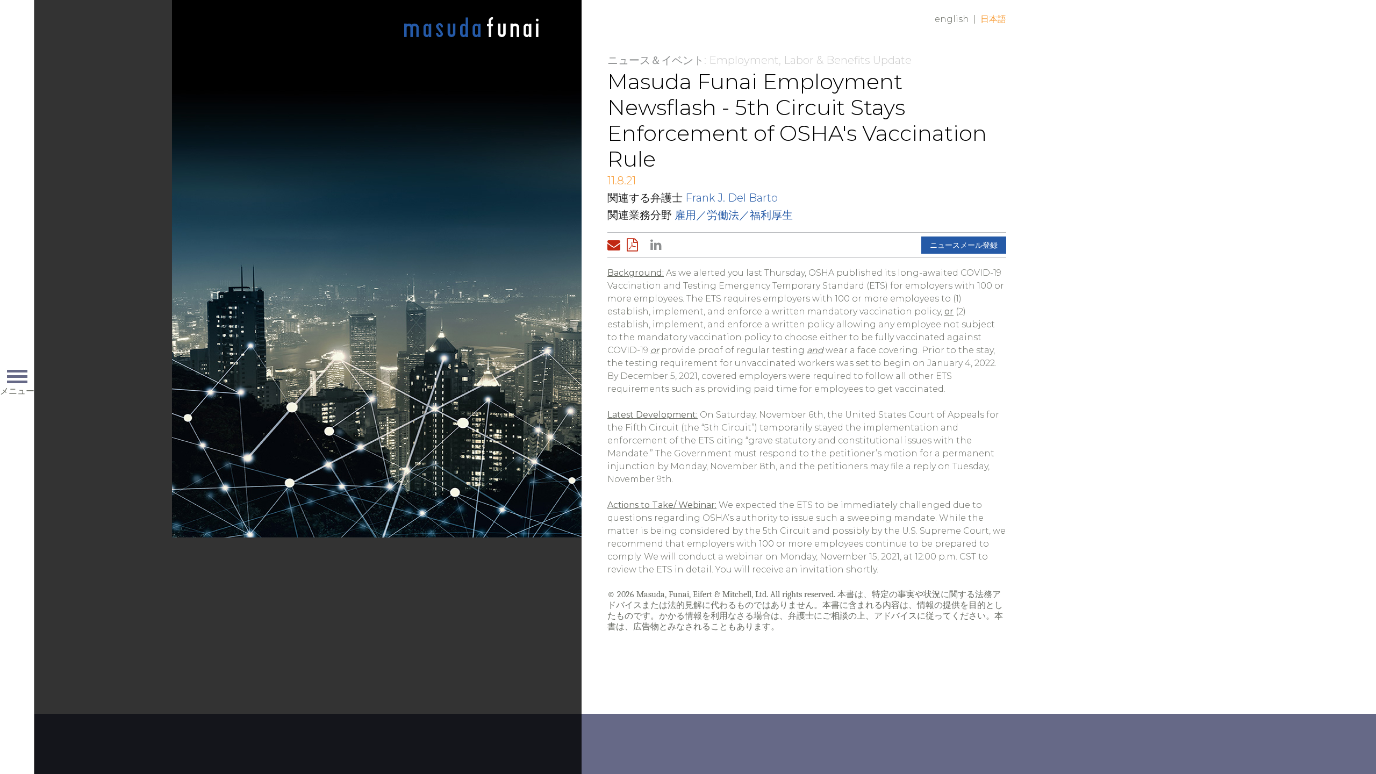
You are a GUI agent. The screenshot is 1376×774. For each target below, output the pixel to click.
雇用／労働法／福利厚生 (734, 215)
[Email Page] (616, 245)
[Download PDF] (635, 245)
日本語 (993, 19)
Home (471, 28)
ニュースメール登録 (964, 245)
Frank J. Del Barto (731, 197)
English (952, 19)
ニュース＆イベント (655, 60)
